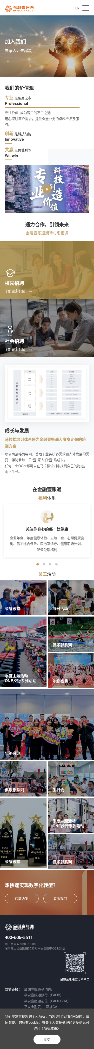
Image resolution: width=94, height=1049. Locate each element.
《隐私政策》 (50, 1028)
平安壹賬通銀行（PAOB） (43, 994)
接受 (47, 1039)
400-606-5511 (19, 937)
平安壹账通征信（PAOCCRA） (47, 1000)
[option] (47, 531)
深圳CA (51, 1006)
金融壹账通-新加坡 (38, 989)
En (77, 8)
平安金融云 (32, 1006)
